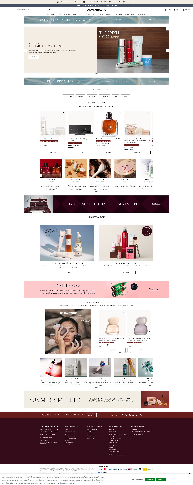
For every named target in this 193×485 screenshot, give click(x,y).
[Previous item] (41, 133)
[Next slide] (167, 50)
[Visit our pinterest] (140, 415)
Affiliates (111, 444)
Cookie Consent (44, 440)
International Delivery (70, 438)
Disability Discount (114, 440)
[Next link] (152, 175)
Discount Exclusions (70, 433)
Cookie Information (92, 433)
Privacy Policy (90, 431)
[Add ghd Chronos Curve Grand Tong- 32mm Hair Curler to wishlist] (92, 113)
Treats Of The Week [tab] (85, 106)
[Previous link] (41, 175)
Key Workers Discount (114, 451)
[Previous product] (100, 331)
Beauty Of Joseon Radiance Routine (50, 139)
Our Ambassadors (114, 442)
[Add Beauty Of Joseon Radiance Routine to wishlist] (64, 113)
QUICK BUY (53, 152)
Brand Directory (113, 433)
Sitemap (111, 447)
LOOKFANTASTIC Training (137, 435)
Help (66, 429)
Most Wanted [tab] (109, 106)
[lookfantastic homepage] (96, 10)
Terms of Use (71, 483)
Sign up (90, 415)
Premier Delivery (69, 442)
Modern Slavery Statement (94, 435)
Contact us (68, 440)
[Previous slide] (25, 50)
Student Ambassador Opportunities (118, 455)
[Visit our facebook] (122, 415)
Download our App (70, 431)
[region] (96, 479)
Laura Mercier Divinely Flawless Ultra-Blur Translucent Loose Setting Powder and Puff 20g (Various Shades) (137, 140)
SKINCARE (125, 96)
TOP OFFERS (68, 96)
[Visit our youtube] (133, 415)
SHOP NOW (34, 57)
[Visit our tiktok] (137, 415)
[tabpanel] (96, 133)
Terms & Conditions (92, 429)
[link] (177, 9)
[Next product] (149, 331)
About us (111, 429)
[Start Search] (50, 9)
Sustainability (90, 436)
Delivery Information (70, 436)
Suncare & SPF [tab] (98, 106)
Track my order (69, 444)
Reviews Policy (91, 438)
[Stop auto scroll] (167, 28)
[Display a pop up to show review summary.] (80, 145)
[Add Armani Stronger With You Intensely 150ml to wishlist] (120, 113)
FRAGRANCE (104, 96)
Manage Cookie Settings (137, 479)
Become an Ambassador (115, 453)
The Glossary (112, 431)
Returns (67, 435)
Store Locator (134, 429)
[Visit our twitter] (126, 415)
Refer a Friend (112, 449)
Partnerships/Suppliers (115, 445)
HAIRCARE (80, 96)
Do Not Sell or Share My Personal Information (48, 443)
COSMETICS (92, 96)
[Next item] (152, 133)
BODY (115, 96)
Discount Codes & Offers (115, 438)
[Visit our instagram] (130, 415)
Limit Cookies (150, 479)
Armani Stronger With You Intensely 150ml (108, 139)
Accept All (160, 479)
